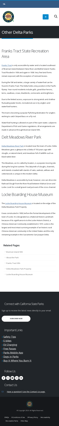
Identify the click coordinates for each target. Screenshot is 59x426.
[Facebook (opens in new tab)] (3, 378)
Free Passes (9, 348)
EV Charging (10, 344)
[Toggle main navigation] (46, 16)
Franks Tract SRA (13, 263)
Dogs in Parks (11, 356)
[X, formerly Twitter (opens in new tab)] (8, 378)
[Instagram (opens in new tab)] (17, 378)
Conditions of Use (18, 417)
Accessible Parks (12, 421)
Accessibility (45, 417)
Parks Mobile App (13, 352)
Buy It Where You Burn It (17, 360)
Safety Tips (9, 336)
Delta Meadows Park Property (18, 269)
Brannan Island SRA (14, 252)
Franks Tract (7, 65)
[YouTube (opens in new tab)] (12, 378)
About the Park (12, 257)
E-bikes (7, 340)
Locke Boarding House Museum (18, 203)
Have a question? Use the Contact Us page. (26, 391)
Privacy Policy (33, 417)
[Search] (54, 16)
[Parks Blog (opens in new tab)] (21, 378)
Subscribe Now (20, 318)
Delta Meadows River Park (13, 146)
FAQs (7, 417)
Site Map (25, 421)
